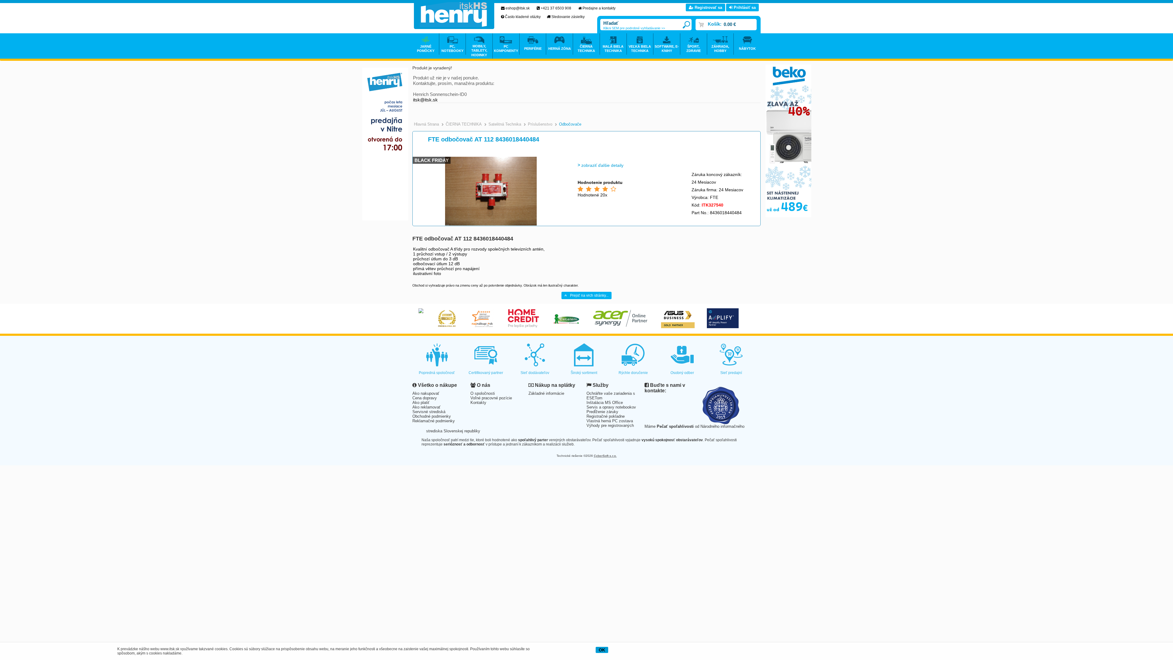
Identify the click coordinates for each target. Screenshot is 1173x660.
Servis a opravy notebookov (611, 407)
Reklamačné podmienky (433, 421)
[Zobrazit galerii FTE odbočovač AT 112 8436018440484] (491, 224)
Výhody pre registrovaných (610, 425)
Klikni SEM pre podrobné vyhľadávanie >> (634, 28)
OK (602, 649)
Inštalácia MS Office (604, 402)
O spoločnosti (482, 393)
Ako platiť (420, 402)
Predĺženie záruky (602, 411)
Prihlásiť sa (744, 7)
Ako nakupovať (425, 393)
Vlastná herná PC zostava (609, 421)
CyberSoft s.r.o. (605, 455)
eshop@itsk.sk (518, 8)
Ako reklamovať (426, 407)
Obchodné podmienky (431, 416)
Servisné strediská (428, 411)
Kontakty (478, 402)
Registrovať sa (707, 7)
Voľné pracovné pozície (491, 398)
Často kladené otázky (523, 17)
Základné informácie (546, 393)
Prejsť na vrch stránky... (589, 295)
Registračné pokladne (605, 416)
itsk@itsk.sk (425, 99)
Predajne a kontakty (599, 8)
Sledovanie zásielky (568, 17)
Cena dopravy (424, 398)
